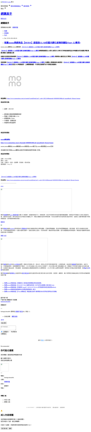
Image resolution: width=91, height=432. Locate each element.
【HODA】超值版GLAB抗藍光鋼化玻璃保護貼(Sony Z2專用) (40, 47)
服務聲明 (62, 407)
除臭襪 (5, 215)
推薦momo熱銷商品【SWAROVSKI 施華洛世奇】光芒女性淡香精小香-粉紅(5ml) (29, 285)
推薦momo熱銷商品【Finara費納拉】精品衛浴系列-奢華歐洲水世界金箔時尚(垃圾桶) (30, 291)
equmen (12, 228)
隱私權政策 (55, 407)
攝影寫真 (14, 316)
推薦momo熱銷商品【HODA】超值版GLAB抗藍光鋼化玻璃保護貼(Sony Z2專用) (42, 43)
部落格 (6, 33)
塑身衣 (3, 222)
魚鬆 (2, 235)
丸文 (5, 235)
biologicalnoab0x (5, 301)
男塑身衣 (24, 228)
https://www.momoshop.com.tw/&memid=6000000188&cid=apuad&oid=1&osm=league (27, 143)
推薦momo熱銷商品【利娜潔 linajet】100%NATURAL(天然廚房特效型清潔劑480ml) (30, 287)
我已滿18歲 (4, 428)
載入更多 (3, 323)
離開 (10, 428)
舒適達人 (12, 273)
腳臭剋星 (15, 215)
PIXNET (32, 407)
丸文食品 (17, 264)
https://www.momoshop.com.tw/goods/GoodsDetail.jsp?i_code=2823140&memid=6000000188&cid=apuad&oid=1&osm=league (43, 98)
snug (2, 186)
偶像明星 (15, 27)
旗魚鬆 (74, 264)
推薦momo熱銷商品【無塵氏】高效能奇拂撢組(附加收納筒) (22, 283)
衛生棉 (5, 273)
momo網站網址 (5, 139)
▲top (2, 319)
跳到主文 (3, 18)
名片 (5, 35)
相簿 (5, 31)
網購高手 (6, 13)
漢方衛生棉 (25, 273)
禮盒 (85, 268)
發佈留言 (3, 333)
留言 (21, 311)
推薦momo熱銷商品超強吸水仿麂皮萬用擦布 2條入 (20, 289)
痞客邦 (17, 311)
